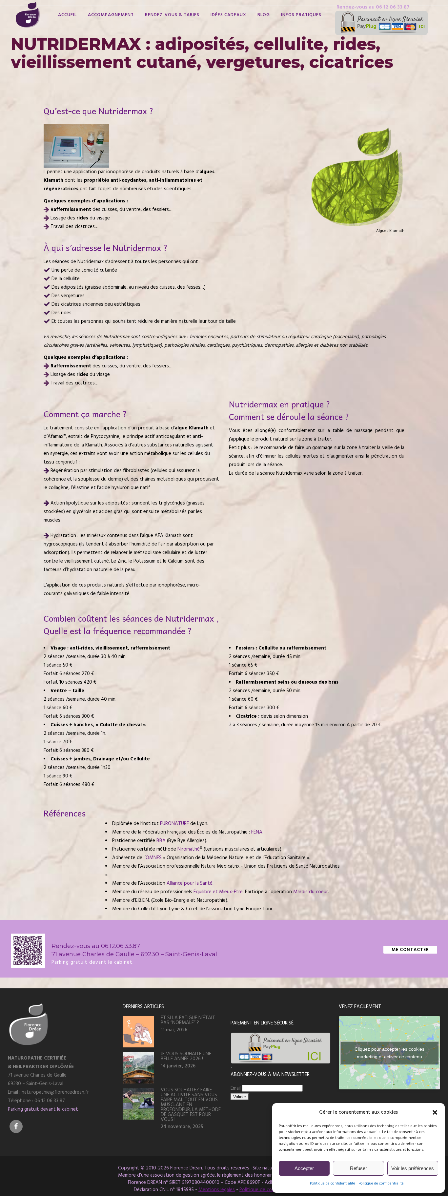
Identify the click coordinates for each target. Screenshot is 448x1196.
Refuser (358, 1168)
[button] (435, 1112)
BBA (161, 840)
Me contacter (410, 949)
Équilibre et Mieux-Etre (218, 891)
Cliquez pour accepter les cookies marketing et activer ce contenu (389, 1052)
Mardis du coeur (310, 891)
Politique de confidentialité (332, 1183)
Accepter (304, 1168)
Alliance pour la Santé (190, 883)
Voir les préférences (412, 1168)
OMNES (154, 857)
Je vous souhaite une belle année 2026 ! (186, 1056)
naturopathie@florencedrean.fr (55, 1092)
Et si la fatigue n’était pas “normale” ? (188, 1020)
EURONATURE (174, 823)
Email (236, 1088)
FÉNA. (257, 832)
